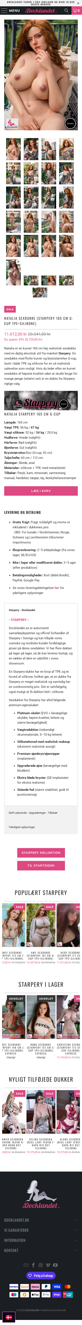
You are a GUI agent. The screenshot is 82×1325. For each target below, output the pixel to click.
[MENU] (2, 10)
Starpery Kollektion (41, 853)
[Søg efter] (66, 10)
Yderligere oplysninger (22, 827)
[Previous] (7, 76)
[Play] (41, 76)
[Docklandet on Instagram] (41, 1265)
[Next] (74, 76)
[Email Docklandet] (26, 1265)
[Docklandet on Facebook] (33, 1265)
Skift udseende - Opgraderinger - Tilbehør (33, 812)
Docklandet (32, 1310)
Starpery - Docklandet (22, 610)
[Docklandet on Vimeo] (48, 1265)
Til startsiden (41, 865)
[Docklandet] (41, 10)
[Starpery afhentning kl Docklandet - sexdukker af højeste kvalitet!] (41, 408)
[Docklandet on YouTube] (55, 1265)
